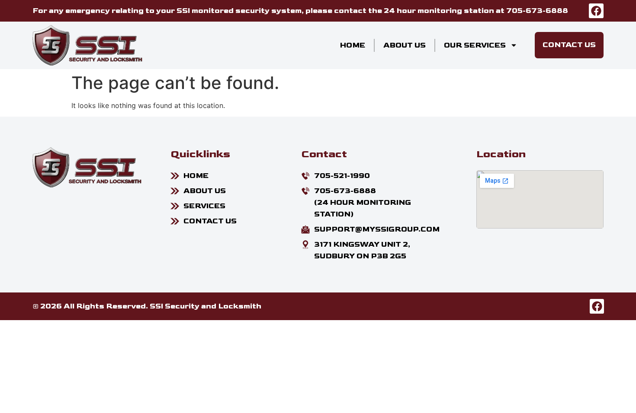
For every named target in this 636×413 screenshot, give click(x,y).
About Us (404, 45)
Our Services (475, 45)
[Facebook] (596, 10)
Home (352, 45)
